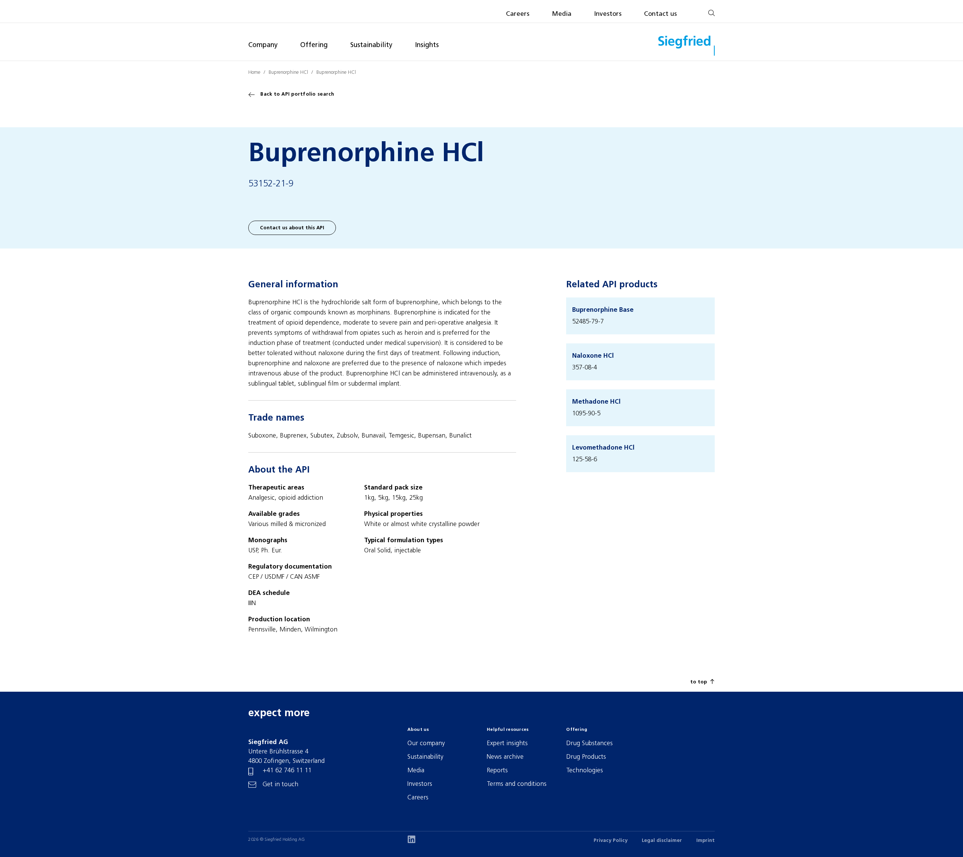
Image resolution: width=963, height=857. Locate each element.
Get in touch (280, 784)
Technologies (584, 770)
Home (254, 72)
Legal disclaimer (662, 840)
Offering (314, 45)
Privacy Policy (610, 840)
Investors (607, 14)
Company (263, 45)
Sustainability (371, 45)
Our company (426, 743)
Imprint (705, 840)
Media (561, 14)
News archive (505, 757)
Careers (517, 14)
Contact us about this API (292, 228)
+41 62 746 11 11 (287, 770)
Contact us (660, 14)
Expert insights (507, 743)
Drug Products (586, 757)
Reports (497, 770)
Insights (427, 45)
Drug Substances (589, 743)
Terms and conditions (517, 784)
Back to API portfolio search (297, 94)
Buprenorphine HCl (288, 72)
